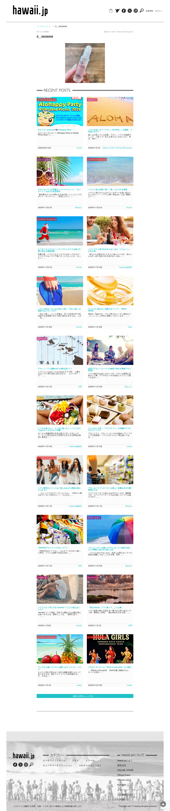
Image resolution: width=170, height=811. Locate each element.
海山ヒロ (128, 386)
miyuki (79, 147)
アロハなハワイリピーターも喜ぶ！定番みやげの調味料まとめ (109, 489)
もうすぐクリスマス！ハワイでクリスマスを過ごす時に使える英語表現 (59, 250)
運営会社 (121, 765)
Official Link (123, 779)
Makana (78, 207)
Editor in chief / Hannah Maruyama (117, 147)
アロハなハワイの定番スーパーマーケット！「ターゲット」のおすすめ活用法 (59, 190)
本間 (80, 386)
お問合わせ (123, 799)
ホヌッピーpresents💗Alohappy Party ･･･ (56, 129)
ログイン (158, 10)
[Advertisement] (85, 720)
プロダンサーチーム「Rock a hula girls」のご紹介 (109, 667)
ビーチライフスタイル (54, 760)
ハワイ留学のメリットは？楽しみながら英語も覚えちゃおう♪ (59, 489)
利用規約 (121, 784)
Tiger (130, 326)
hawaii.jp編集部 (125, 267)
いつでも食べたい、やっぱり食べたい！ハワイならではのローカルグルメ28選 (59, 429)
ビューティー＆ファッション (57, 765)
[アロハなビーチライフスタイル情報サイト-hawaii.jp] (30, 15)
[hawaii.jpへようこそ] (23, 758)
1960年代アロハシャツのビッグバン (53, 547)
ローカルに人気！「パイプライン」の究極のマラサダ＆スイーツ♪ (109, 429)
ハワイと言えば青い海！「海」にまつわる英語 (107, 189)
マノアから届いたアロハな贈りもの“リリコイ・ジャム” (60, 668)
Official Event (123, 775)
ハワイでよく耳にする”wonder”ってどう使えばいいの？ (59, 608)
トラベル (90, 760)
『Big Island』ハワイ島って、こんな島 (105, 607)
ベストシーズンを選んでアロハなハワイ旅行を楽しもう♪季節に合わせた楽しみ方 (109, 548)
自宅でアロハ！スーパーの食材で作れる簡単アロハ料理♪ (109, 369)
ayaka (79, 685)
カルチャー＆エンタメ (90, 765)
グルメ (75, 760)
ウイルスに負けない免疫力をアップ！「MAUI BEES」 (107, 309)
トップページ (42, 26)
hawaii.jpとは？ (125, 760)
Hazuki (129, 207)
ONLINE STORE (125, 770)
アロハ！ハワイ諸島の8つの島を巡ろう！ (55, 368)
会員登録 (149, 10)
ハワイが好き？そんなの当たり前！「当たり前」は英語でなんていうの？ (59, 309)
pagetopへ (163, 804)
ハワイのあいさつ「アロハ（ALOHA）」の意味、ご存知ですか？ (110, 130)
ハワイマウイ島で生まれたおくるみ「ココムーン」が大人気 (109, 250)
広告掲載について (126, 794)
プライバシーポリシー (128, 789)
